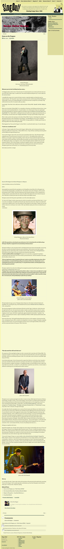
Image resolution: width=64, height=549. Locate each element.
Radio (40, 1)
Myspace (25, 181)
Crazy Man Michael (8, 495)
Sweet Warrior (30, 118)
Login (50, 17)
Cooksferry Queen (12, 405)
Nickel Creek (33, 304)
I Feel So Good (39, 405)
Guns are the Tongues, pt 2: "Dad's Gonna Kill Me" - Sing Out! (18, 523)
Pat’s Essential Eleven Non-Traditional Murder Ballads (15, 491)
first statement (37, 255)
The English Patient (40, 250)
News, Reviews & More (25, 1)
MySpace (44, 104)
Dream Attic (19, 100)
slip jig (19, 113)
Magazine (35, 1)
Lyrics (3, 106)
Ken (5, 530)
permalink (17, 497)
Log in (34, 538)
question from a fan (12, 269)
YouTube (39, 104)
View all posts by (10, 508)
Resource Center (22, 541)
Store (53, 1)
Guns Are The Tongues (6, 181)
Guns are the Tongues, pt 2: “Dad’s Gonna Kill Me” (14, 489)
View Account (51, 27)
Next (45, 33)
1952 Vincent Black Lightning (30, 403)
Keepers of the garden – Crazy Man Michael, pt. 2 (14, 493)
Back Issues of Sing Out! (53, 24)
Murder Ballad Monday (8, 14)
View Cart (50, 25)
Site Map (20, 546)
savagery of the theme (22, 114)
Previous (4, 33)
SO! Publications (22, 540)
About (17, 1)
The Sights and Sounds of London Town (25, 405)
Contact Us (59, 1)
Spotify (35, 104)
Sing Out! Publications (53, 23)
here (19, 184)
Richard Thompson (41, 99)
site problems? (4, 545)
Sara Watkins (40, 304)
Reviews (20, 544)
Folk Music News (22, 542)
